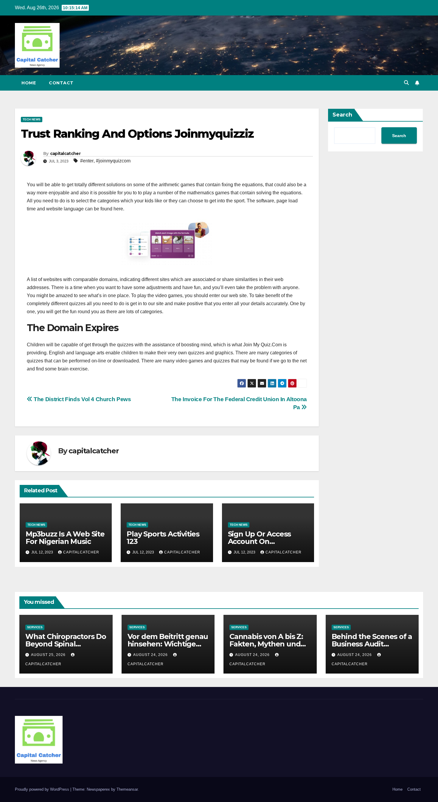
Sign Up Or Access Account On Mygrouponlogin (259, 541)
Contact (61, 83)
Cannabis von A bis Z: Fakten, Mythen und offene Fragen (266, 644)
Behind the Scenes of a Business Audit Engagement (372, 644)
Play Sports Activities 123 (163, 538)
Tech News (32, 119)
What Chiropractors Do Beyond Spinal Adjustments (65, 644)
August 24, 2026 (151, 655)
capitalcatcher (65, 153)
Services (35, 627)
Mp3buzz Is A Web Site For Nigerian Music (65, 538)
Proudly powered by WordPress (42, 789)
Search (342, 114)
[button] (406, 82)
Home (28, 83)
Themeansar (127, 789)
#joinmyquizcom (113, 160)
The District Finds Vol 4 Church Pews (81, 399)
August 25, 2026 (49, 655)
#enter (87, 160)
